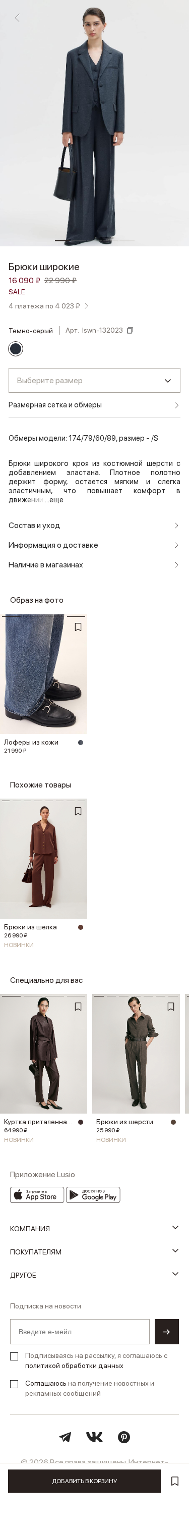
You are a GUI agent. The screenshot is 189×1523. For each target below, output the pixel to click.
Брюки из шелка (30, 927)
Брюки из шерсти (124, 1122)
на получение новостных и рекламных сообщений (89, 1388)
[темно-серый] (16, 349)
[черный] (80, 742)
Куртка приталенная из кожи (39, 1122)
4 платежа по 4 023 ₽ (44, 306)
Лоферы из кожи (31, 742)
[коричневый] (80, 927)
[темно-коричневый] (80, 1122)
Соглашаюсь (46, 1383)
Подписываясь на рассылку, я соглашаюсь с (96, 1360)
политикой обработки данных (74, 1365)
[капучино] (173, 1122)
